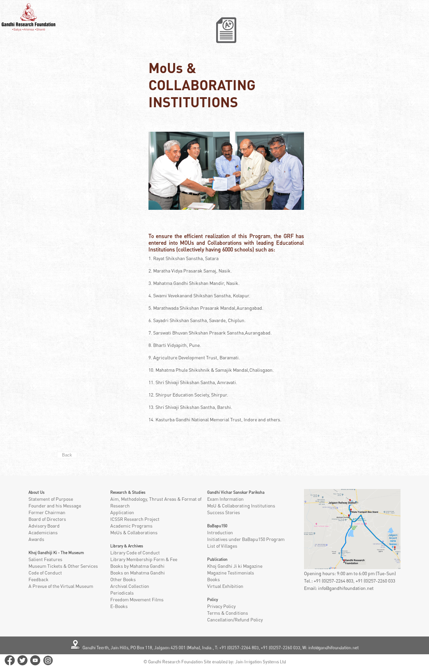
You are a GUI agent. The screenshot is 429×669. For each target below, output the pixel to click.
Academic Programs (131, 526)
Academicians (43, 532)
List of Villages (222, 546)
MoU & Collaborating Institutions (241, 505)
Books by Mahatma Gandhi (137, 566)
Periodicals (122, 593)
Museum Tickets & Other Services (63, 566)
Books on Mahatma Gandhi (137, 572)
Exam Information (225, 499)
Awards (36, 539)
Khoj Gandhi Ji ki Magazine (234, 566)
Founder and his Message (54, 505)
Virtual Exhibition (225, 586)
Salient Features (45, 559)
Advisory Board (44, 526)
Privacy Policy (221, 606)
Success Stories (223, 512)
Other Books (123, 579)
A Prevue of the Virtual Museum (60, 586)
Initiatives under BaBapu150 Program (246, 539)
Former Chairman (46, 512)
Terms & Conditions (227, 613)
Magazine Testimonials (230, 572)
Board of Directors (47, 519)
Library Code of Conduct (135, 552)
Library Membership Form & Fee (143, 559)
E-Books (119, 606)
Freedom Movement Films (137, 599)
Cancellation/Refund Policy (235, 619)
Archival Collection (129, 586)
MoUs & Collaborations (134, 532)
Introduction (220, 532)
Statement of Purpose (50, 499)
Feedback (38, 579)
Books (213, 579)
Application (122, 512)
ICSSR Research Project (135, 519)
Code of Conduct (45, 572)
